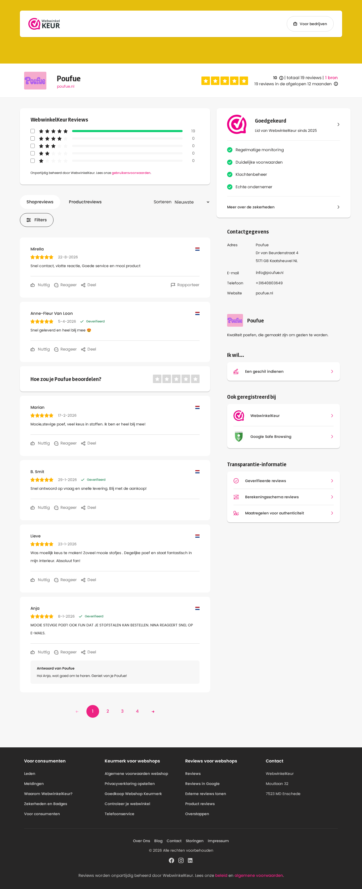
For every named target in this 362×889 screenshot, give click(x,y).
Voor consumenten (42, 813)
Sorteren (162, 202)
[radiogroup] (224, 81)
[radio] (205, 81)
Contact (174, 840)
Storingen (195, 840)
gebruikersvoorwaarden (131, 172)
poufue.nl (65, 86)
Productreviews (85, 202)
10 (278, 78)
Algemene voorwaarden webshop (136, 773)
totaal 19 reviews (304, 78)
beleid (221, 875)
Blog (158, 840)
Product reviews (200, 803)
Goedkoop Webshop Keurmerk (133, 793)
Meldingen (34, 783)
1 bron (331, 77)
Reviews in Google (202, 783)
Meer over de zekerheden (251, 207)
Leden (29, 773)
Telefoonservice (119, 813)
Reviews (193, 773)
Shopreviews (40, 202)
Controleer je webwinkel (127, 803)
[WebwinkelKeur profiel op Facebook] (171, 860)
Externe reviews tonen (205, 793)
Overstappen (197, 813)
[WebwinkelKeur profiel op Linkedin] (190, 860)
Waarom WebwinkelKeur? (48, 793)
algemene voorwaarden (259, 875)
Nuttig (43, 285)
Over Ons (141, 840)
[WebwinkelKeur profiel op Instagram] (181, 860)
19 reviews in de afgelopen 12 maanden (293, 84)
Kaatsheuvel (281, 260)
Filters (40, 220)
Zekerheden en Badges (45, 803)
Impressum (218, 840)
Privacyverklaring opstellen (130, 783)
